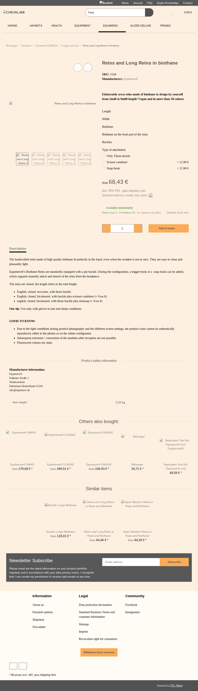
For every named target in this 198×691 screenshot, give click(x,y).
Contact (188, 2)
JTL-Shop (176, 685)
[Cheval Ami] (14, 12)
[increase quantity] (138, 228)
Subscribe (174, 561)
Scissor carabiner (148, 162)
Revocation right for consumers (98, 639)
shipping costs (137, 190)
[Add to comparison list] (77, 67)
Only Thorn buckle (118, 156)
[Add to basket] (12, 58)
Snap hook (148, 168)
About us (38, 604)
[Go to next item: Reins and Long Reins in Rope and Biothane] (187, 45)
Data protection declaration (95, 604)
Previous (12, 159)
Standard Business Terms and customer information (97, 614)
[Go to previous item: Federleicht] (179, 45)
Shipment (38, 619)
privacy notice (70, 572)
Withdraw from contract (99, 652)
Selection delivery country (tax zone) (125, 195)
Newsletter (39, 627)
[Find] (149, 12)
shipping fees (48, 674)
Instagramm (132, 612)
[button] (164, 12)
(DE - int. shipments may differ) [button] (146, 212)
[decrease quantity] (106, 228)
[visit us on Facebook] (13, 666)
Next (94, 159)
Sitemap (84, 624)
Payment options (42, 612)
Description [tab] (17, 248)
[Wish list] (171, 12)
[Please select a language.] (108, 2)
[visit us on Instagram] (23, 666)
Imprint (83, 631)
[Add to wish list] (88, 67)
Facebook (131, 604)
